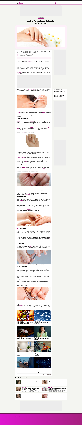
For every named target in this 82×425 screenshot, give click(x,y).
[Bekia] (16, 0)
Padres (30, 0)
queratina (43, 112)
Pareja (32, 0)
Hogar (43, 0)
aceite (40, 306)
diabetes (23, 132)
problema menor (35, 149)
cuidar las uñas (30, 61)
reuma (28, 162)
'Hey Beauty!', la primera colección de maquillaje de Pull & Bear (57, 382)
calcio (26, 161)
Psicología (40, 0)
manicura (23, 60)
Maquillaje (50, 380)
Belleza (25, 0)
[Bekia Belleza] (19, 3)
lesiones (40, 267)
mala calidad (32, 121)
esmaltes (18, 121)
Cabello (23, 380)
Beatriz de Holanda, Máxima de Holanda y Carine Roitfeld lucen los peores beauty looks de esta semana (30, 396)
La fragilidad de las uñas (21, 157)
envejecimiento (27, 194)
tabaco (31, 127)
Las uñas (18, 112)
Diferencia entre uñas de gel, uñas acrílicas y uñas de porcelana (57, 395)
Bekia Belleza (40, 17)
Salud (37, 0)
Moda (22, 0)
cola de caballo (42, 168)
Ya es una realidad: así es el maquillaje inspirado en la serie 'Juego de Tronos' (57, 389)
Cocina (27, 0)
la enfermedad (23, 245)
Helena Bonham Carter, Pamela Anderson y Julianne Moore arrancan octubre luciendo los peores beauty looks (31, 382)
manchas (30, 246)
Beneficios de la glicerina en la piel (59, 91)
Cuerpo (43, 17)
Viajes (46, 0)
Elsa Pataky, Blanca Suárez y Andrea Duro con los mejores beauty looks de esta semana (30, 389)
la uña (37, 190)
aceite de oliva (24, 167)
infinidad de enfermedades (30, 89)
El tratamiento (21, 305)
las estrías (28, 209)
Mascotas (35, 0)
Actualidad (19, 0)
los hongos (24, 282)
